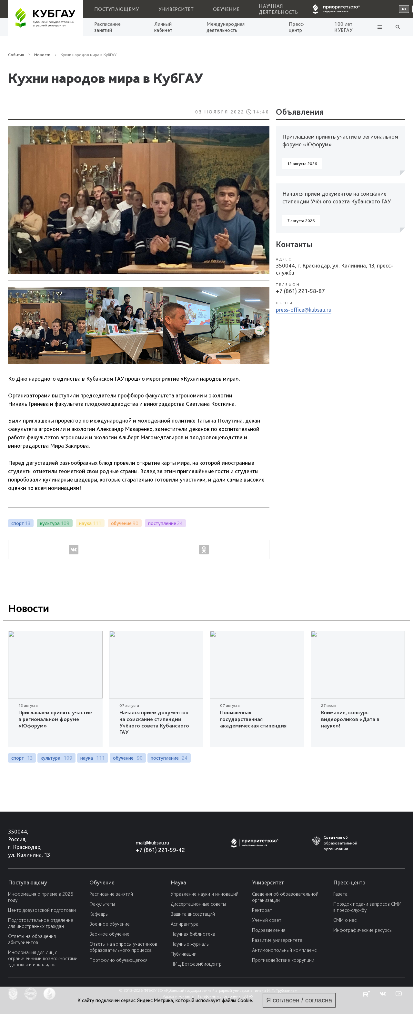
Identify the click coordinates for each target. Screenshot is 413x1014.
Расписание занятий (107, 27)
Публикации (183, 954)
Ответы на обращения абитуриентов (32, 939)
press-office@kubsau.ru (303, 309)
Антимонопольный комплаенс (284, 950)
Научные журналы (190, 944)
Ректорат (262, 910)
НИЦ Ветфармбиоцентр (196, 964)
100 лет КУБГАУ (343, 27)
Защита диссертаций (193, 914)
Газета (340, 894)
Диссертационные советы (198, 904)
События (16, 54)
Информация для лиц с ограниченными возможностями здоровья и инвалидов (42, 958)
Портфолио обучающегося (118, 960)
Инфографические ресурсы (362, 930)
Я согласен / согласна (299, 1000)
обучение (128, 758)
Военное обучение (109, 924)
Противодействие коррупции (283, 960)
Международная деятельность (225, 27)
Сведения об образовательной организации (285, 897)
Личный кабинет (163, 27)
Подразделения (268, 930)
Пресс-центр (297, 27)
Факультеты (102, 904)
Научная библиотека (193, 934)
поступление (169, 758)
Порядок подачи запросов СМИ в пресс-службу (367, 907)
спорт (22, 758)
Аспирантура (184, 924)
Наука (178, 882)
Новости (104, 139)
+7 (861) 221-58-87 (300, 291)
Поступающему (116, 9)
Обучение (226, 9)
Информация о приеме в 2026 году (40, 897)
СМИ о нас (345, 920)
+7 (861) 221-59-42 (160, 849)
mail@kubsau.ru (152, 843)
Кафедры (98, 914)
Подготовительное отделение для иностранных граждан (40, 923)
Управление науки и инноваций (204, 894)
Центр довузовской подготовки (42, 910)
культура (56, 758)
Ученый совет (266, 920)
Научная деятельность (278, 9)
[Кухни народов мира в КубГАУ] (138, 201)
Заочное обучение (109, 934)
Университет (176, 9)
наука (92, 758)
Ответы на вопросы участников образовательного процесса (123, 947)
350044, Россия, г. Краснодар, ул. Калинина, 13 (23, 843)
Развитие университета (277, 940)
